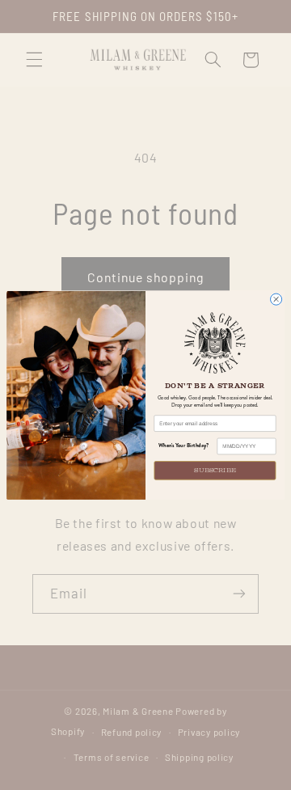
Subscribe (215, 470)
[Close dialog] (276, 299)
